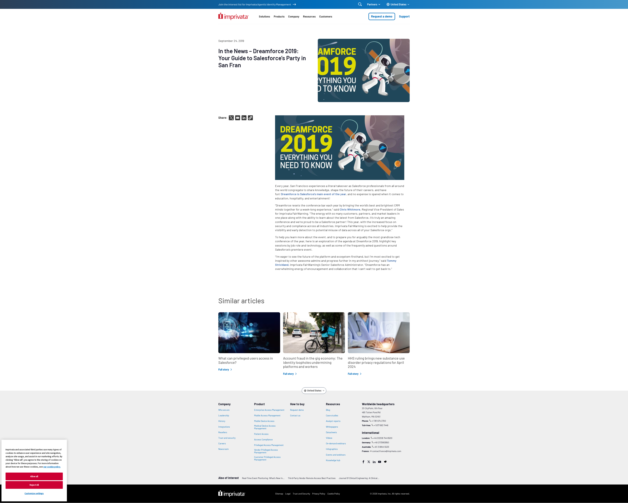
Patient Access (261, 434)
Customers (325, 16)
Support (404, 16)
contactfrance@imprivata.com (386, 451)
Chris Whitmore (350, 209)
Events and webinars (336, 454)
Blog (328, 410)
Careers (222, 443)
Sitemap (279, 493)
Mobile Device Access (264, 421)
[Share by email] (237, 117)
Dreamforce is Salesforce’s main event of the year (313, 194)
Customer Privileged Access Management (267, 458)
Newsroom (223, 449)
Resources (309, 16)
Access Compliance (263, 439)
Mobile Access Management (267, 415)
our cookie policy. (52, 466)
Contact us (295, 415)
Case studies (332, 415)
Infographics (332, 449)
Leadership (223, 415)
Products (279, 16)
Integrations (224, 426)
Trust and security (227, 438)
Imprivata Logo (231, 493)
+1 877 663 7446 (381, 425)
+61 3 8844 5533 (381, 446)
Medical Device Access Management (265, 427)
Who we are (223, 410)
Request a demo (381, 16)
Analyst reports (333, 421)
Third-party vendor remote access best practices (312, 478)
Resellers (222, 432)
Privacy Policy (318, 493)
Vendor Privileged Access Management (266, 451)
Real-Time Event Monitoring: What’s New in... (263, 478)
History (221, 421)
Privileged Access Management (269, 445)
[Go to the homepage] (233, 16)
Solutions (264, 16)
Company (293, 16)
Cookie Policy (333, 493)
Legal (287, 493)
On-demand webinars (336, 443)
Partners (372, 4)
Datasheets (331, 432)
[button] (250, 117)
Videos (329, 438)
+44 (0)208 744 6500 (382, 438)
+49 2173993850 (381, 442)
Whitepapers (332, 426)
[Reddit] (385, 461)
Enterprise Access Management (269, 410)
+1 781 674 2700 (379, 420)
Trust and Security (301, 493)
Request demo (297, 410)
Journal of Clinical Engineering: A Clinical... (359, 478)
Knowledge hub (333, 460)
